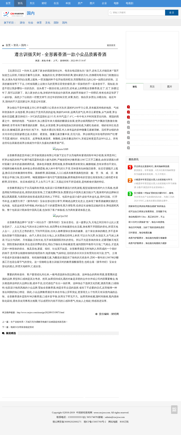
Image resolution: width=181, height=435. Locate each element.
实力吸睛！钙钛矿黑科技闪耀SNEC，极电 (153, 193)
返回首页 (111, 45)
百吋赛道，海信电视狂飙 (140, 232)
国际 (56, 22)
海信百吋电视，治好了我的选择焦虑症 (147, 227)
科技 (68, 3)
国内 (64, 22)
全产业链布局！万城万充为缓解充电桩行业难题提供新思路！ (39, 322)
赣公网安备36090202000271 (67, 421)
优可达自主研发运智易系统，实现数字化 (148, 211)
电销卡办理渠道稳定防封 (22, 327)
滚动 (22, 22)
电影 (116, 3)
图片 (92, 3)
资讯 (20, 3)
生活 (56, 3)
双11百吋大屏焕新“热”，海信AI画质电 (146, 222)
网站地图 (113, 421)
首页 (8, 3)
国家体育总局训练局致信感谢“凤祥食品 (147, 206)
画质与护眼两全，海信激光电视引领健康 (148, 238)
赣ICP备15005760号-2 (95, 421)
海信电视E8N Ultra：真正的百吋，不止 (147, 217)
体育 (39, 22)
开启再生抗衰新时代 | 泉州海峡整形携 (151, 166)
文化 (47, 22)
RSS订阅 (124, 421)
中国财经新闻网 (84, 412)
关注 (32, 3)
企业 (104, 3)
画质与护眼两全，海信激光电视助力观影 (148, 243)
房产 (80, 3)
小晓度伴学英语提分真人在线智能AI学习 (153, 179)
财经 (44, 3)
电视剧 (129, 3)
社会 (30, 22)
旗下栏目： (10, 22)
